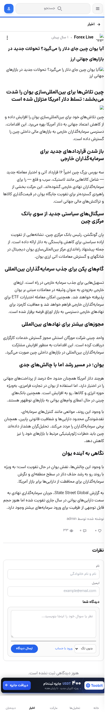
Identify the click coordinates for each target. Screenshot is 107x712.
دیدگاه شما (91, 602)
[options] (7, 38)
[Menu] (97, 8)
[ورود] (9, 8)
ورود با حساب (63, 649)
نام (97, 566)
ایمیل (95, 583)
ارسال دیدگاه (24, 648)
